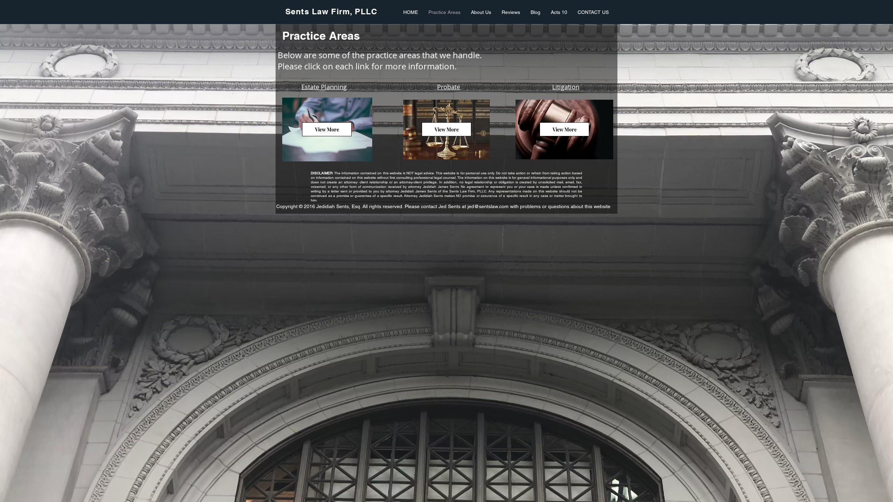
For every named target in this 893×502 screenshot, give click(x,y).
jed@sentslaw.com (488, 206)
